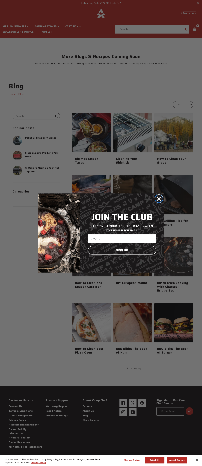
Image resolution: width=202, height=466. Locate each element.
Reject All (154, 460)
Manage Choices (132, 460)
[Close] (196, 459)
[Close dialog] (159, 199)
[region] (101, 460)
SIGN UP (122, 250)
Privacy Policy (38, 462)
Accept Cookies (177, 460)
